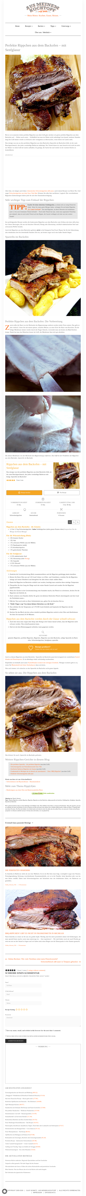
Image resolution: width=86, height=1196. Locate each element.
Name (7, 982)
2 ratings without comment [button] (36, 970)
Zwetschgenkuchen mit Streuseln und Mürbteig (18, 1092)
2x (74, 522)
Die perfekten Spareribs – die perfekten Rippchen (25, 764)
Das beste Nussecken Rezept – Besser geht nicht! (19, 1098)
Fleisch (14, 798)
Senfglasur (72, 800)
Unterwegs (65, 26)
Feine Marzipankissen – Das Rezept (15, 1131)
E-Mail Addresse (9, 991)
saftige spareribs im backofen (55, 800)
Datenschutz (50, 1192)
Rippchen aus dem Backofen (40, 800)
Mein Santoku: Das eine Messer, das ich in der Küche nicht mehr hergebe (25, 1169)
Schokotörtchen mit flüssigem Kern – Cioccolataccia (20, 1128)
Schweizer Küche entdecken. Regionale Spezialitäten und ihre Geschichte (26, 1160)
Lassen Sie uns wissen (42, 649)
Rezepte (28, 26)
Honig (27, 558)
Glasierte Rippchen (13, 800)
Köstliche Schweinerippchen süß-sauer (22, 773)
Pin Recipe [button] (62, 492)
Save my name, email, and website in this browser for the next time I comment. (34, 1030)
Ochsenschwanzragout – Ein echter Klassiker (18, 1149)
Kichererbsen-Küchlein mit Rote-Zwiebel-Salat (18, 1119)
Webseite (7, 1000)
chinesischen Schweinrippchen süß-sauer (40, 191)
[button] (7, 480)
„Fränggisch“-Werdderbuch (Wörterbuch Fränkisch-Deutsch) (22, 1095)
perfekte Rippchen (22, 800)
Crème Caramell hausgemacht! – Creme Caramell (19, 1143)
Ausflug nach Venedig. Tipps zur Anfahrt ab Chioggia (20, 1147)
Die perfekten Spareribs (17, 870)
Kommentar (8, 1014)
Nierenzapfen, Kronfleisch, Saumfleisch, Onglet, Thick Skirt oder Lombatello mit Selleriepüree (32, 1125)
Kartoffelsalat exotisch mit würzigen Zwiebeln (43, 663)
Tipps (52, 26)
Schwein (19, 798)
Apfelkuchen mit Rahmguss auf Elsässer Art (17, 1134)
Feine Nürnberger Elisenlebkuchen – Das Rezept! (19, 1122)
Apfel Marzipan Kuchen (12, 1104)
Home (17, 26)
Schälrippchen (66, 800)
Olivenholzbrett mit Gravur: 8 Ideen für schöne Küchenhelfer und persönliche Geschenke (30, 1166)
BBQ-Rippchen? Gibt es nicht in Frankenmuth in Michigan (34, 933)
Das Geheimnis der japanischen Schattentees (17, 1172)
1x (70, 522)
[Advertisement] (43, 171)
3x (77, 522)
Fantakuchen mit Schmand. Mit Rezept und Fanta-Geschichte (22, 1107)
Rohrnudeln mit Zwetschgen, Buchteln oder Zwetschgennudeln (23, 1137)
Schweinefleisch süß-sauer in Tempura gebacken (59, 962)
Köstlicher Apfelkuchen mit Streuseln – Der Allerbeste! (20, 1101)
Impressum (37, 1192)
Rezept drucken (25, 492)
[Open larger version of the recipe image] (66, 475)
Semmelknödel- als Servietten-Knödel (16, 1116)
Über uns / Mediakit (42, 32)
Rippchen (30, 800)
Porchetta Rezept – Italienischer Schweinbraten (18, 1141)
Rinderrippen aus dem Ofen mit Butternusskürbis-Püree (25, 790)
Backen (41, 26)
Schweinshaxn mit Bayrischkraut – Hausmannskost (23, 782)
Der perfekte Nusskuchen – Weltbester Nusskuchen (19, 1110)
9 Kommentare (22, 945)
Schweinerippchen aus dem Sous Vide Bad (23, 193)
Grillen (7, 884)
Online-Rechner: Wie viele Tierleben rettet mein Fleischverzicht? (33, 959)
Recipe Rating (10, 1009)
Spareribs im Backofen (10, 801)
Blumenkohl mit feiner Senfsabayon (23, 665)
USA (15, 884)
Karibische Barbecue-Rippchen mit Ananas (23, 769)
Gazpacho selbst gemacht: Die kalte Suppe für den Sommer (22, 1163)
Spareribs (78, 800)
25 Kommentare (22, 884)
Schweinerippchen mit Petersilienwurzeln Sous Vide (26, 767)
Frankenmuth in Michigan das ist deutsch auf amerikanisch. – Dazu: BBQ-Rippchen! (36, 771)
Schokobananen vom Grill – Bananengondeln (18, 1113)
